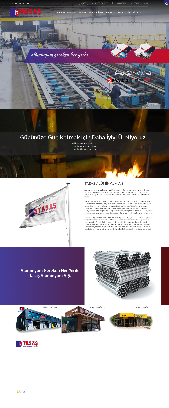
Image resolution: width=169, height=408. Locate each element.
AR (20, 3)
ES (28, 3)
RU (24, 3)
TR (12, 3)
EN (16, 3)
